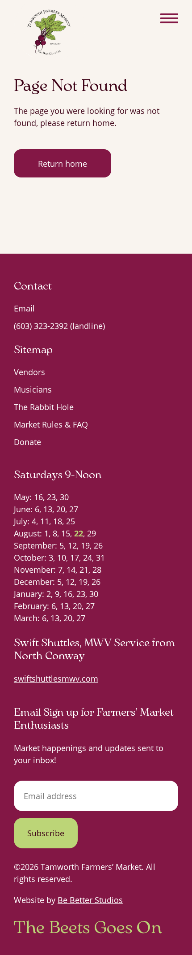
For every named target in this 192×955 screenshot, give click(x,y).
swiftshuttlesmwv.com (56, 678)
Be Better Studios (90, 900)
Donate (27, 441)
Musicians (33, 389)
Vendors (29, 372)
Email (24, 308)
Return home (62, 163)
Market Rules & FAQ (51, 424)
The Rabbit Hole (44, 407)
